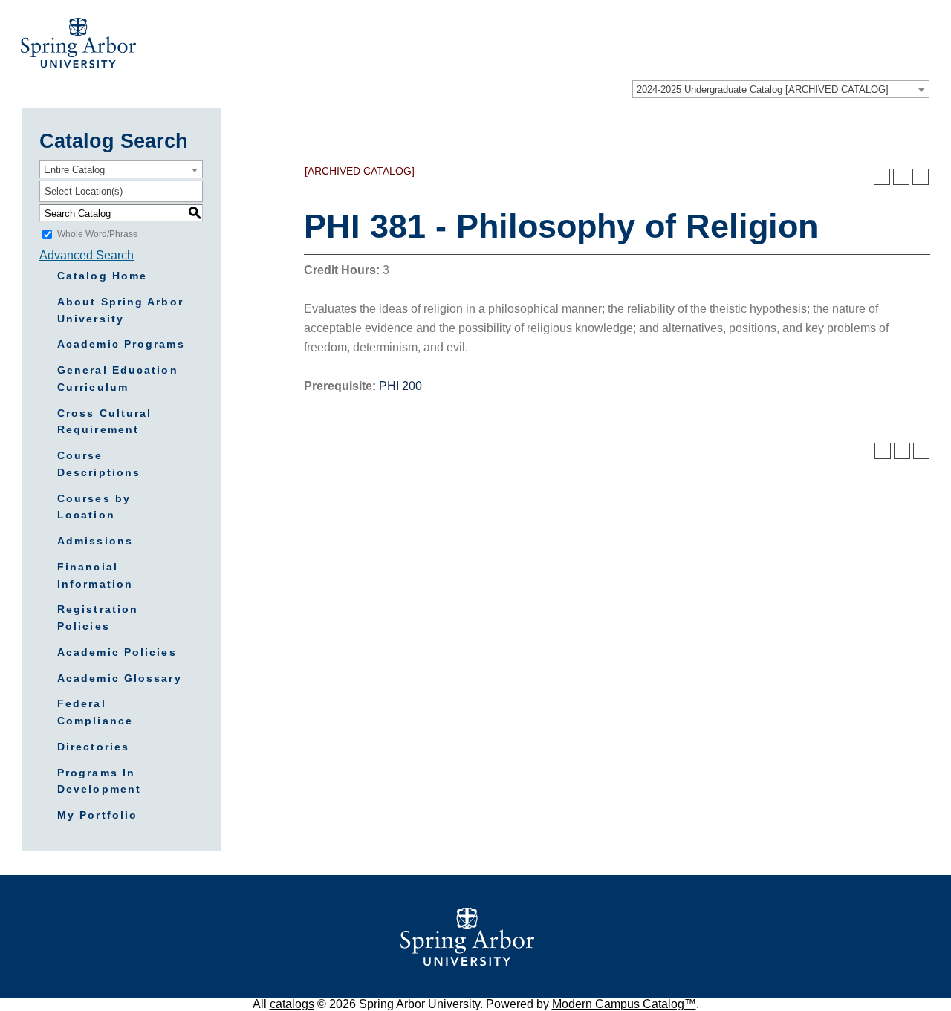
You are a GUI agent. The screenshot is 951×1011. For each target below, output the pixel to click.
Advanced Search (86, 255)
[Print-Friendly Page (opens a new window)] (901, 177)
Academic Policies (117, 652)
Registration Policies (97, 617)
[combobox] (780, 89)
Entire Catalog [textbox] (74, 169)
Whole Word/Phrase (97, 234)
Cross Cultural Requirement (104, 421)
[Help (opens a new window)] (920, 177)
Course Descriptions (98, 463)
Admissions (95, 541)
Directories (93, 746)
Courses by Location (94, 507)
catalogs (292, 1004)
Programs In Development (99, 781)
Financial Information (95, 575)
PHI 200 (400, 386)
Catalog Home (102, 276)
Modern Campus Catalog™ (624, 1004)
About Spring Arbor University (120, 310)
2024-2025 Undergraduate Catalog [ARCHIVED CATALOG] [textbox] (763, 89)
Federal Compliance (95, 712)
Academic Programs (121, 344)
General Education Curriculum (117, 378)
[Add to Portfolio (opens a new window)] (882, 177)
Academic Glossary (119, 678)
